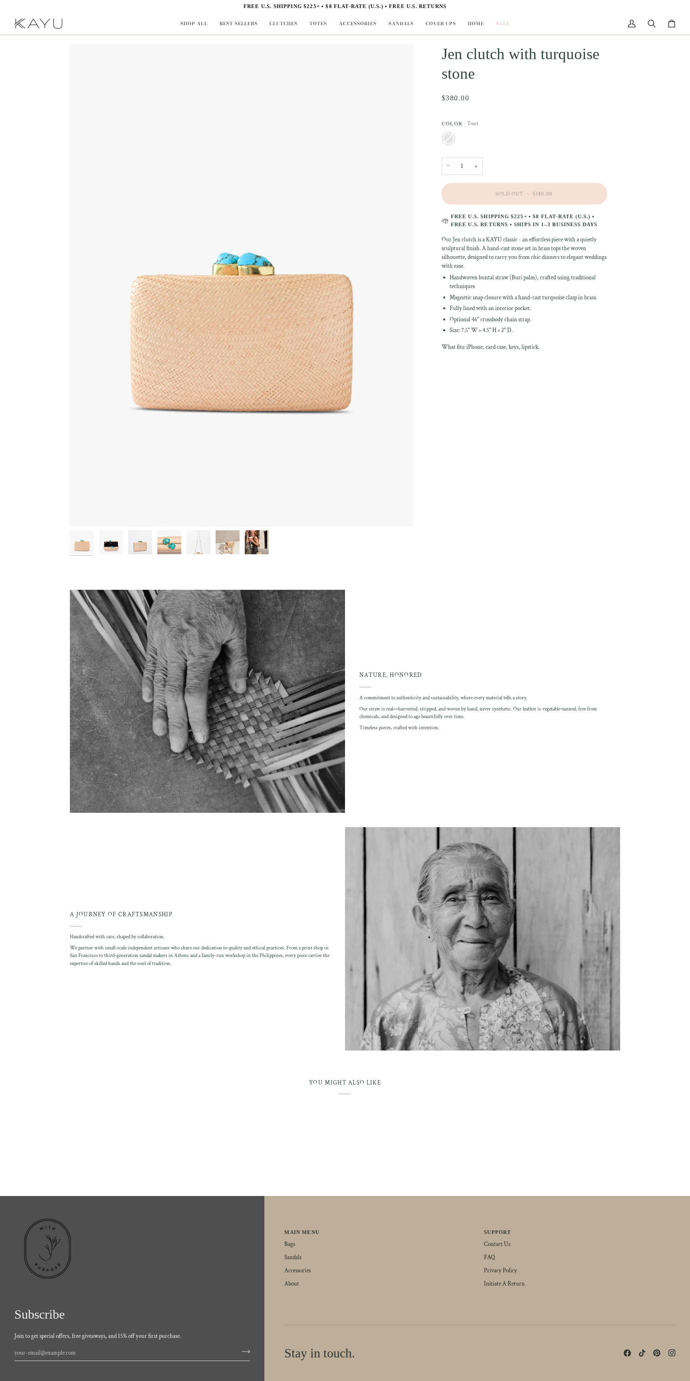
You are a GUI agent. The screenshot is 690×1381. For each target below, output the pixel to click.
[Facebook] (627, 1353)
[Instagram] (672, 1353)
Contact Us (497, 1244)
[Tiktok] (642, 1353)
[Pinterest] (656, 1353)
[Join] (243, 1351)
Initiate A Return (504, 1283)
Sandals (292, 1257)
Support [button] (497, 1232)
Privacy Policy (500, 1270)
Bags (289, 1244)
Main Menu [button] (301, 1232)
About (291, 1283)
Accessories (297, 1270)
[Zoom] (242, 285)
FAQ (489, 1257)
